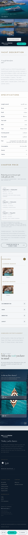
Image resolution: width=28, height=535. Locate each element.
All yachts (3, 482)
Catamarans (4, 484)
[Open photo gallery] (14, 9)
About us (17, 482)
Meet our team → (5, 508)
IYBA (2, 497)
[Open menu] (24, 3)
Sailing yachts (4, 486)
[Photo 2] (7, 23)
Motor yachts (4, 488)
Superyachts (4, 490)
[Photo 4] (7, 32)
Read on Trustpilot (8, 468)
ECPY (2, 499)
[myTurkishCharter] (9, 3)
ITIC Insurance (4, 501)
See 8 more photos (14, 39)
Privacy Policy (5, 526)
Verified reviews (19, 484)
